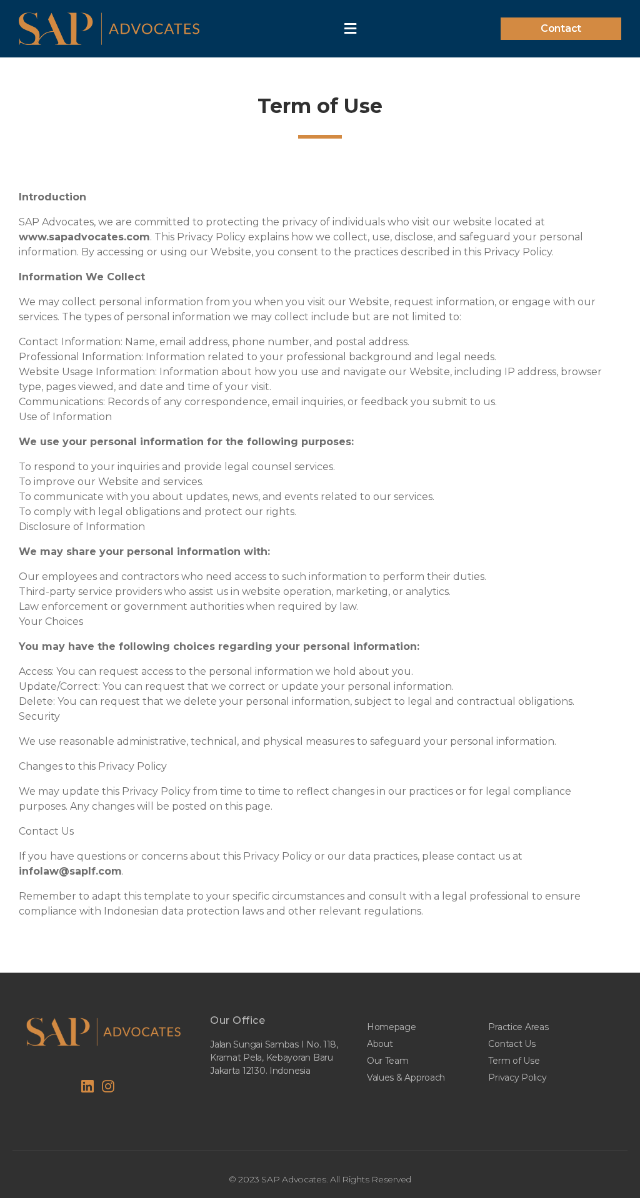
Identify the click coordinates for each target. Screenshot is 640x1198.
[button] (561, 28)
